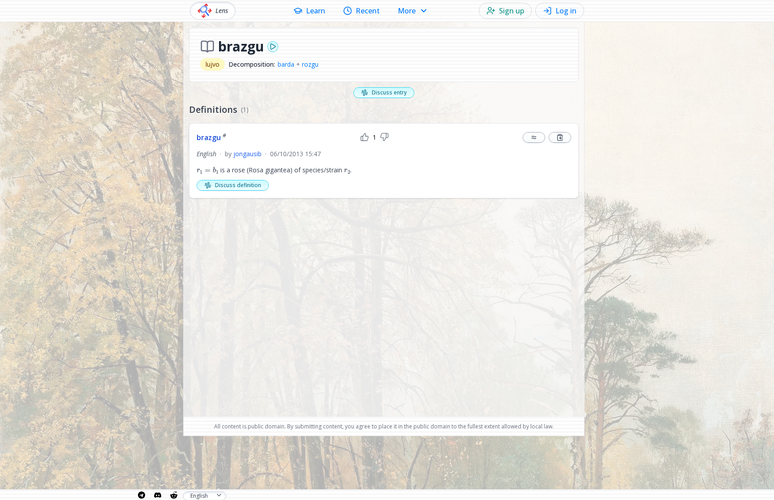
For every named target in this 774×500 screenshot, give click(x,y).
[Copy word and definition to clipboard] (560, 137)
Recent (368, 11)
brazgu (211, 137)
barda (286, 64)
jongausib (247, 154)
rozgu (310, 64)
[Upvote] (364, 137)
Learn (315, 11)
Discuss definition (238, 185)
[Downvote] (384, 137)
